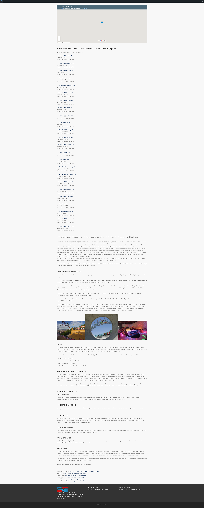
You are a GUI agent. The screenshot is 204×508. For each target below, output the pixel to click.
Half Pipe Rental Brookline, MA (65, 63)
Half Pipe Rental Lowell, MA (64, 152)
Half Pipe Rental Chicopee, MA (65, 226)
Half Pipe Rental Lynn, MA (64, 122)
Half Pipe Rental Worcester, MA (65, 182)
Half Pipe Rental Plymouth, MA (65, 204)
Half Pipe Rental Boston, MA (65, 56)
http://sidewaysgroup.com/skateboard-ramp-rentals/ (84, 471)
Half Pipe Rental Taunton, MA (65, 196)
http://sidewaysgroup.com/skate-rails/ (73, 477)
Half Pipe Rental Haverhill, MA (65, 137)
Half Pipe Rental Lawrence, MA (65, 144)
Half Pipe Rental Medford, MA (65, 100)
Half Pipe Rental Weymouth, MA (66, 167)
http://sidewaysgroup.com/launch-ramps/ (77, 481)
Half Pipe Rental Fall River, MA (65, 211)
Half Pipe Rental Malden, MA (65, 107)
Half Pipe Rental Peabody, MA (65, 130)
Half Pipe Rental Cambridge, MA (66, 85)
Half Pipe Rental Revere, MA (65, 115)
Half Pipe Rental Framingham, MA (66, 174)
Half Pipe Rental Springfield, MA (65, 219)
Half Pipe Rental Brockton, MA (65, 189)
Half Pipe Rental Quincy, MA (64, 159)
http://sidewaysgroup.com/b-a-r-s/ (72, 479)
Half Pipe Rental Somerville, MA (65, 93)
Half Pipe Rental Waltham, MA (65, 70)
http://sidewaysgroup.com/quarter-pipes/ (76, 475)
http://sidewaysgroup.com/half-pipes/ (75, 473)
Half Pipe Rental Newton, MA (65, 78)
